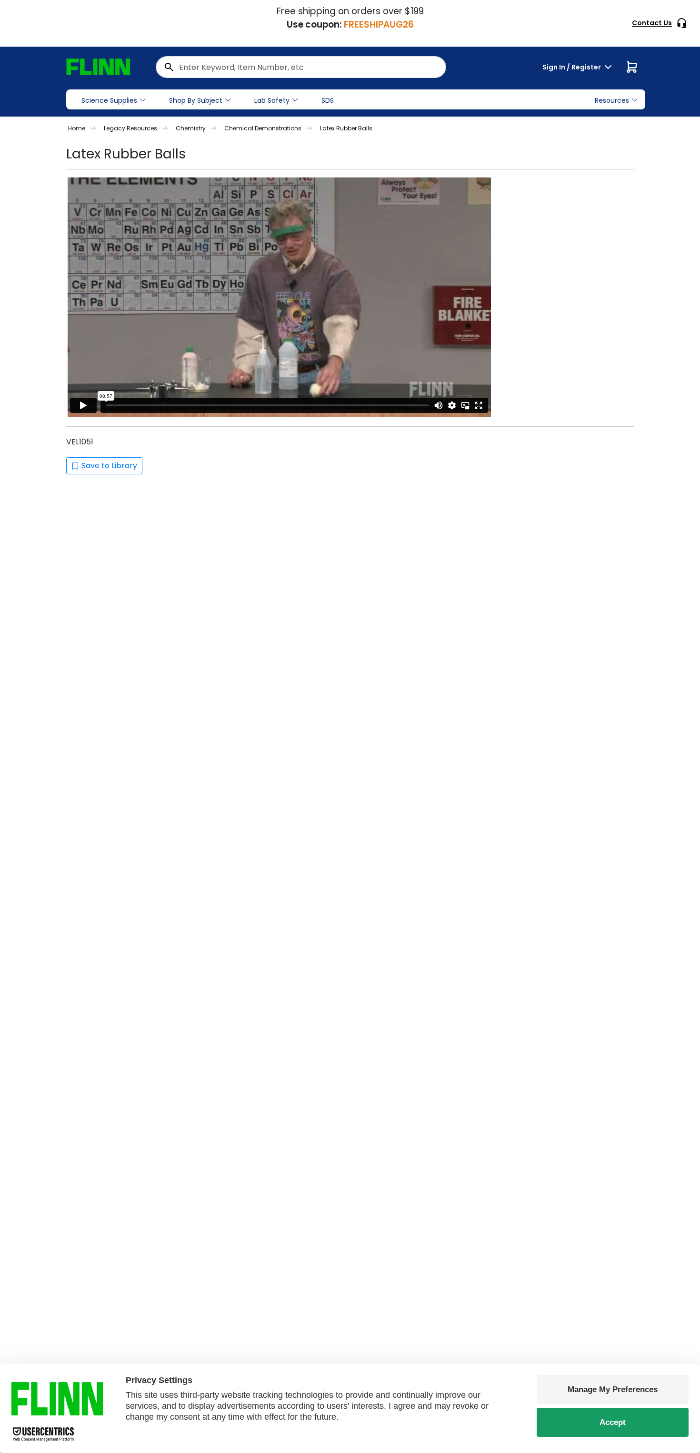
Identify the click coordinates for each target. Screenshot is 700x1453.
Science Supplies (109, 100)
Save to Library (109, 465)
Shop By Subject (195, 100)
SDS (327, 100)
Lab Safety (272, 100)
